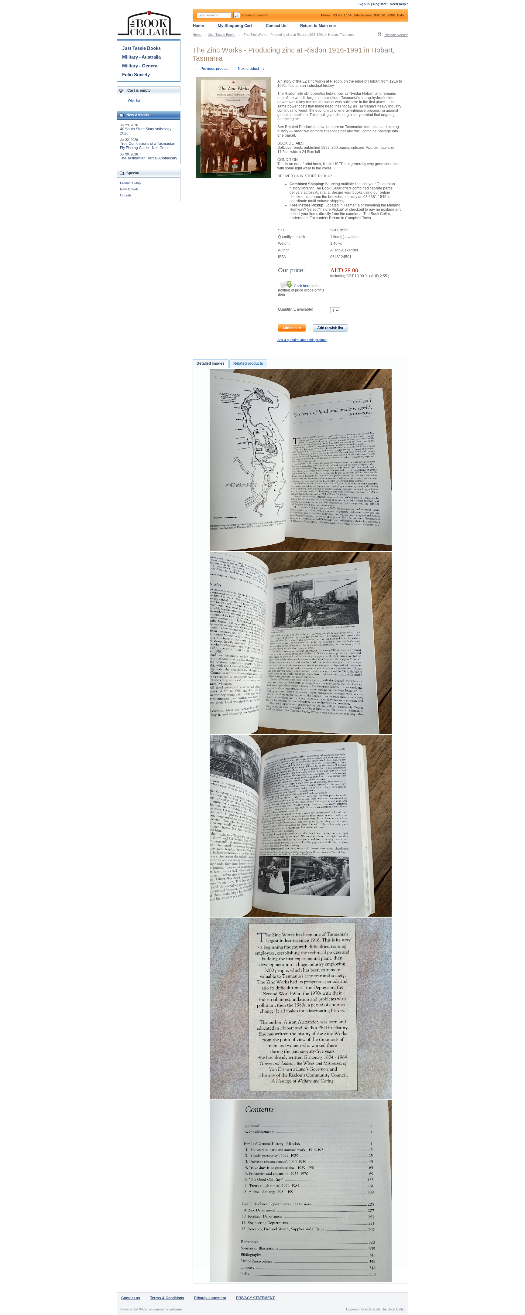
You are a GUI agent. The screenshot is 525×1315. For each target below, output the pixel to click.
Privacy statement (210, 1298)
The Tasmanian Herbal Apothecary (148, 158)
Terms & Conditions (167, 1298)
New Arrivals (129, 189)
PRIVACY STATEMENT (255, 1298)
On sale (126, 195)
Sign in (364, 4)
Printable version (396, 35)
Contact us (130, 1298)
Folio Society (136, 74)
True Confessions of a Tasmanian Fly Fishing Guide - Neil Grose (147, 145)
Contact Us (276, 25)
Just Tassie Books (221, 34)
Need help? (399, 4)
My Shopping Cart (235, 25)
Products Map (130, 183)
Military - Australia (141, 57)
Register (379, 4)
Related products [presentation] (248, 363)
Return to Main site (318, 25)
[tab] (210, 363)
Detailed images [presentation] (211, 363)
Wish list (134, 100)
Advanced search (255, 15)
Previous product (211, 68)
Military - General (140, 65)
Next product (251, 68)
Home (197, 34)
